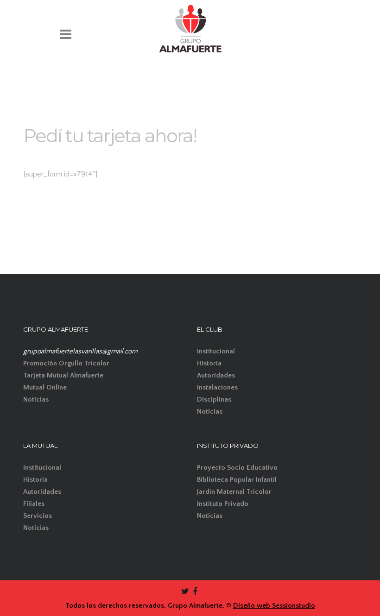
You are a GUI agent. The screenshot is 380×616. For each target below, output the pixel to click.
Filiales (33, 504)
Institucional (216, 351)
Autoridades (216, 375)
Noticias (36, 399)
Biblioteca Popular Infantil (237, 480)
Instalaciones (217, 387)
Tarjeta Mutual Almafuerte (63, 375)
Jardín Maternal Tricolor (234, 492)
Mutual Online (45, 387)
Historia (209, 363)
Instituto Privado (222, 504)
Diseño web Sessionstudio (274, 606)
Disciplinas (214, 399)
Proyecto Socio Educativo (237, 467)
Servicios (37, 516)
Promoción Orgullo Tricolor (66, 363)
